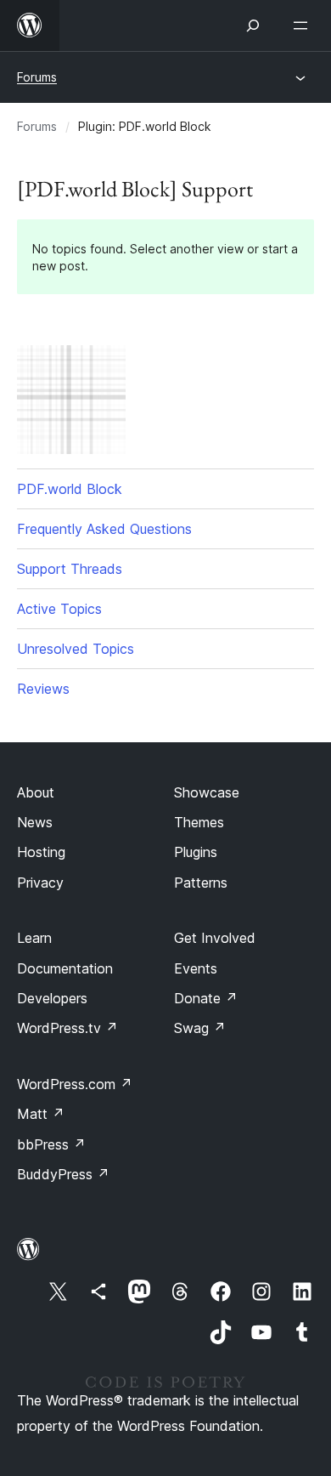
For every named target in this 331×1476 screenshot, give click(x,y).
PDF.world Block (69, 488)
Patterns (200, 882)
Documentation (65, 968)
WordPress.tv (67, 1027)
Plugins (195, 851)
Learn (34, 937)
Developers (52, 998)
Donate (206, 998)
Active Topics (59, 608)
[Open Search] (253, 25)
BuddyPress (63, 1174)
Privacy (40, 882)
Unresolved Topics (75, 648)
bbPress (51, 1144)
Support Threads (69, 568)
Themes (199, 822)
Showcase (206, 792)
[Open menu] (304, 25)
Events (195, 968)
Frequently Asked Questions (104, 528)
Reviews (43, 688)
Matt (41, 1113)
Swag (200, 1027)
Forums (37, 77)
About (35, 792)
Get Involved (214, 937)
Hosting (41, 851)
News (35, 822)
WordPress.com (74, 1084)
